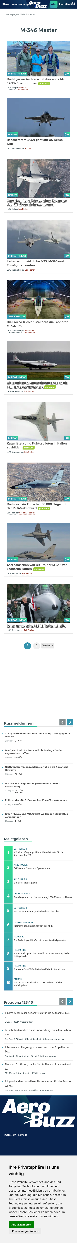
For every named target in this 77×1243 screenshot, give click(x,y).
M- (16, 757)
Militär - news (17, 73)
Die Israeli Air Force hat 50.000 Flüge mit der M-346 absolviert (37, 506)
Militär (12, 134)
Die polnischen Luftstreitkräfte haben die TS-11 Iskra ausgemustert (37, 385)
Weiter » (47, 645)
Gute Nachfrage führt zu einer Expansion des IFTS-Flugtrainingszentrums (37, 202)
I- (16, 804)
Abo (53, 4)
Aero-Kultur (16, 316)
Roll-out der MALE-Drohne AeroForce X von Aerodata (36, 800)
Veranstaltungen (21, 4)
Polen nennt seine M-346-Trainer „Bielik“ (36, 625)
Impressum (10, 1135)
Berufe (12, 195)
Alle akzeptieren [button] (21, 1224)
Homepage (12, 15)
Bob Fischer (23, 87)
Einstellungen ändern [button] (25, 1231)
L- (16, 741)
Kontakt (22, 1135)
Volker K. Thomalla (27, 513)
